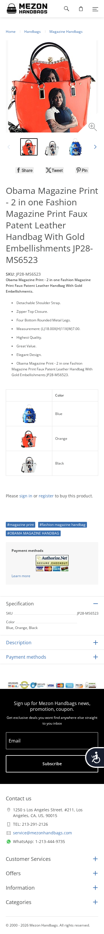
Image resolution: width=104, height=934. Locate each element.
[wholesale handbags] (24, 8)
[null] (24, 170)
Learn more (21, 575)
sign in (25, 496)
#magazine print (20, 524)
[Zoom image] (93, 127)
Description (18, 642)
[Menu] (95, 8)
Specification (20, 603)
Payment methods (26, 657)
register (46, 496)
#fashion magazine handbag (63, 524)
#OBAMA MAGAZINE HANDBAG (33, 533)
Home (11, 31)
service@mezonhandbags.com (42, 833)
